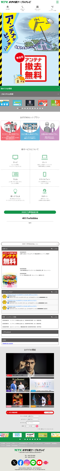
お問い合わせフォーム (37, 10)
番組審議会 (54, 443)
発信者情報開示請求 (23, 443)
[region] (30, 49)
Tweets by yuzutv (7, 343)
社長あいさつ (15, 443)
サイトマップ (22, 445)
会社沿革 (8, 443)
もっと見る (55, 248)
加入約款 (31, 443)
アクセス (3, 445)
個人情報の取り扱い (39, 443)
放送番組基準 (47, 443)
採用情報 (8, 445)
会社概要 (3, 443)
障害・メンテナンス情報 (52, 10)
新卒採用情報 (15, 445)
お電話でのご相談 (22, 10)
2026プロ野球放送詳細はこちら (30, 244)
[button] (30, 49)
